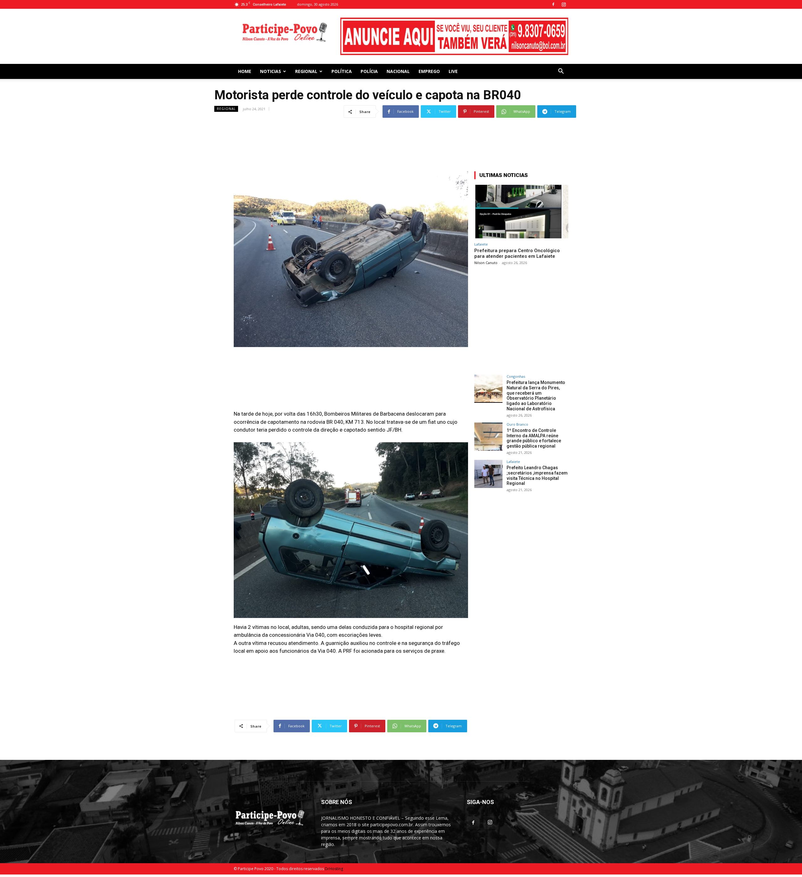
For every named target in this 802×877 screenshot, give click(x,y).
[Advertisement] (401, 134)
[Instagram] (563, 4)
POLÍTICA (341, 71)
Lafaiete (481, 244)
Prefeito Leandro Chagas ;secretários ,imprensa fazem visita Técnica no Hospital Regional (537, 475)
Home (244, 71)
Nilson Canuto (485, 262)
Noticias (270, 71)
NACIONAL (398, 71)
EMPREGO (429, 71)
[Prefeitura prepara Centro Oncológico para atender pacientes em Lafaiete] (521, 211)
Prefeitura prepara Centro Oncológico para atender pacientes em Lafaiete (517, 253)
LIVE (453, 71)
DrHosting (334, 868)
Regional (306, 71)
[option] (454, 36)
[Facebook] (553, 4)
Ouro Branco (517, 424)
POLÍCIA (369, 71)
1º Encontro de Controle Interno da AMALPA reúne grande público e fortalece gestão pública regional (534, 438)
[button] (560, 72)
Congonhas (516, 376)
